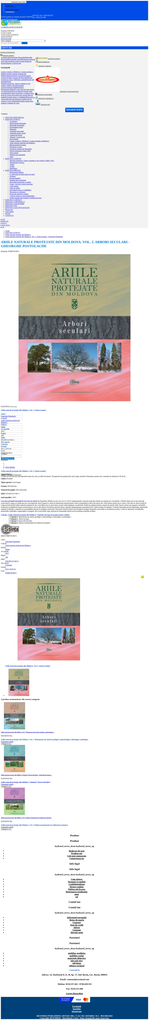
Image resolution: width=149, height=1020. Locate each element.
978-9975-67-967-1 (12, 561)
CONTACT (9, 215)
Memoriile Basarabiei (17, 125)
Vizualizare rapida (7, 742)
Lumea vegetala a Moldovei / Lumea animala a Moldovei (29, 141)
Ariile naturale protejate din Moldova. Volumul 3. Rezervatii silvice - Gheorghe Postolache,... (26, 775)
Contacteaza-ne (76, 858)
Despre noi (9, 210)
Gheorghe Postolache (8, 416)
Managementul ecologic (18, 145)
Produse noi (76, 853)
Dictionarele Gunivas (17, 163)
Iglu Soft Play (77, 960)
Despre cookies (77, 886)
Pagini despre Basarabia (18, 123)
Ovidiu (12, 166)
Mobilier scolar (77, 955)
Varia (11, 157)
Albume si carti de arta (17, 137)
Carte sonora (14, 186)
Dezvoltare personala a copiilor (20, 182)
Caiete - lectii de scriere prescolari (21, 184)
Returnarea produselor (76, 891)
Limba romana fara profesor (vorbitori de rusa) (26, 198)
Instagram (77, 1011)
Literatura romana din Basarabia (21, 149)
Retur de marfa (76, 920)
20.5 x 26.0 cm (10, 569)
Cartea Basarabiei (74, 993)
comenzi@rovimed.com (9, 19)
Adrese (76, 927)
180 (6, 557)
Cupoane (77, 930)
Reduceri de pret (77, 851)
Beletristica (13, 168)
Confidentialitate (77, 884)
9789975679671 (11, 573)
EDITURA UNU (11, 206)
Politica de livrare (76, 889)
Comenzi (77, 922)
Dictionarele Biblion (17, 172)
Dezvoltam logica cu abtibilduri (20, 190)
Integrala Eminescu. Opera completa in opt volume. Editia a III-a (32, 161)
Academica (13, 121)
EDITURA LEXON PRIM (14, 204)
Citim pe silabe (15, 188)
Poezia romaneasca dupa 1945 (20, 151)
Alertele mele (76, 932)
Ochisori (12, 176)
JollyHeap (76, 963)
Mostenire (13, 129)
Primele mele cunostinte (18, 180)
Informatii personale (76, 917)
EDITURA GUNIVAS (13, 159)
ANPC (76, 894)
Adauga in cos (7, 458)
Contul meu (9, 6)
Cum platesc (9, 212)
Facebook (76, 1006)
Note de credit (76, 925)
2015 (7, 553)
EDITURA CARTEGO (13, 200)
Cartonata (8, 565)
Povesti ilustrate (15, 178)
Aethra (12, 164)
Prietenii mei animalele (17, 155)
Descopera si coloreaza (17, 192)
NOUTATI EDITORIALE (14, 117)
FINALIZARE (6, 39)
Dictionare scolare (16, 147)
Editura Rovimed (76, 965)
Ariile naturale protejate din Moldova (22, 143)
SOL (76, 896)
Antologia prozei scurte (18, 133)
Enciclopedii (14, 139)
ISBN (3, 536)
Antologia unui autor (17, 131)
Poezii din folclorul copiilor (19, 194)
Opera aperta (14, 153)
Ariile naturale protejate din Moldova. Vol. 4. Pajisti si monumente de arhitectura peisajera (26, 818)
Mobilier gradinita (76, 953)
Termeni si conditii (77, 881)
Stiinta (3, 427)
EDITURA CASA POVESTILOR (17, 208)
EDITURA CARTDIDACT (15, 202)
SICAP (7, 214)
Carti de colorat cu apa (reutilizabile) (22, 196)
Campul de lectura (16, 135)
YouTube (77, 1009)
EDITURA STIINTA (12, 119)
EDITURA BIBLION (13, 170)
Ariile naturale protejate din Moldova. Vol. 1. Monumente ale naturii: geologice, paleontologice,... (27, 732)
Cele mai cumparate (76, 856)
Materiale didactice (77, 958)
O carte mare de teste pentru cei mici (22, 174)
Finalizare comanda (12, 10)
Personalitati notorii (16, 127)
